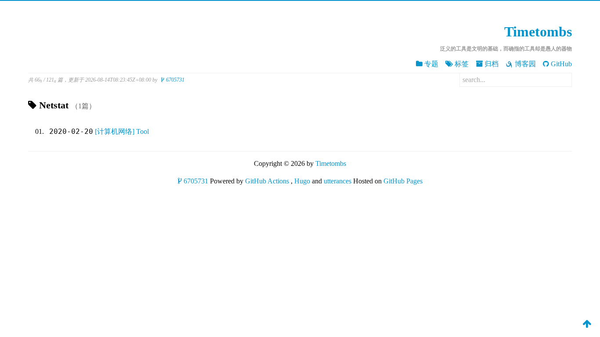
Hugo (302, 181)
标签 (462, 64)
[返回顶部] (586, 323)
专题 (431, 64)
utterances (337, 181)
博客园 (525, 64)
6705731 (175, 80)
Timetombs (538, 31)
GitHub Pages (403, 181)
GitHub (561, 64)
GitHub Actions (267, 181)
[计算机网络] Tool (122, 131)
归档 (491, 64)
